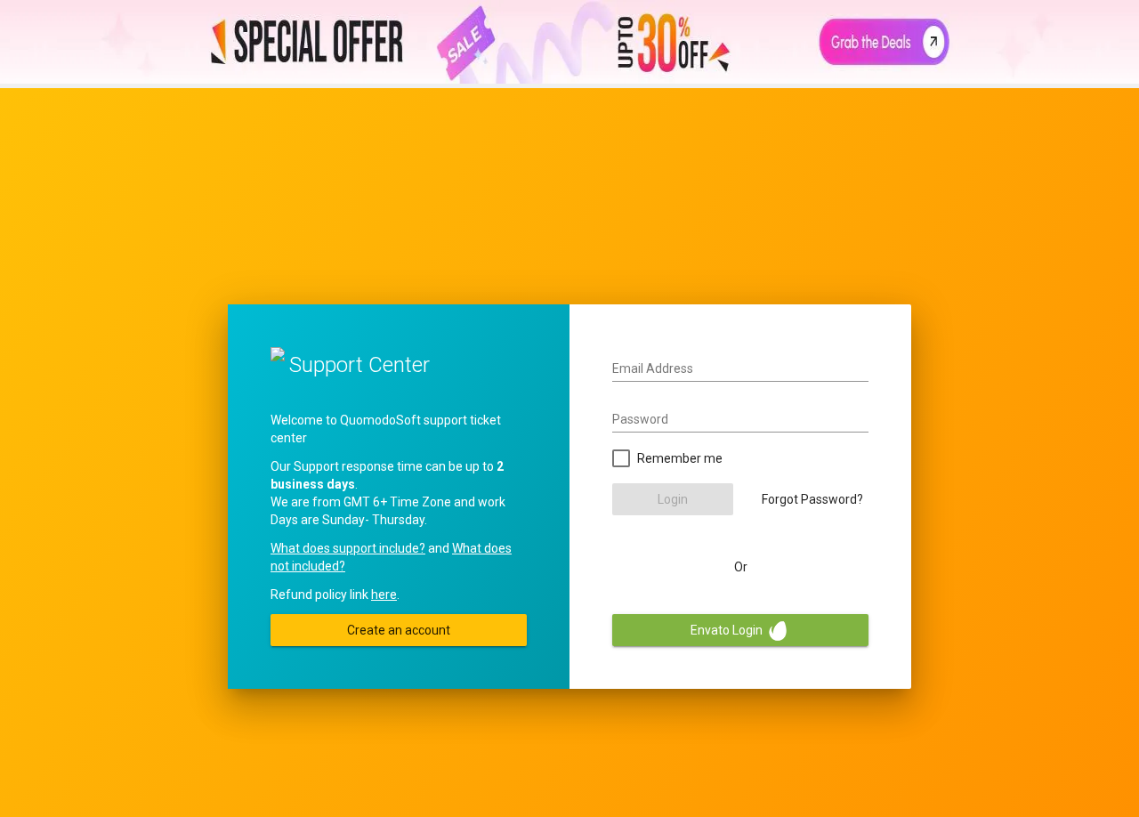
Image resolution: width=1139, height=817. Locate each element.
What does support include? (348, 548)
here (384, 594)
